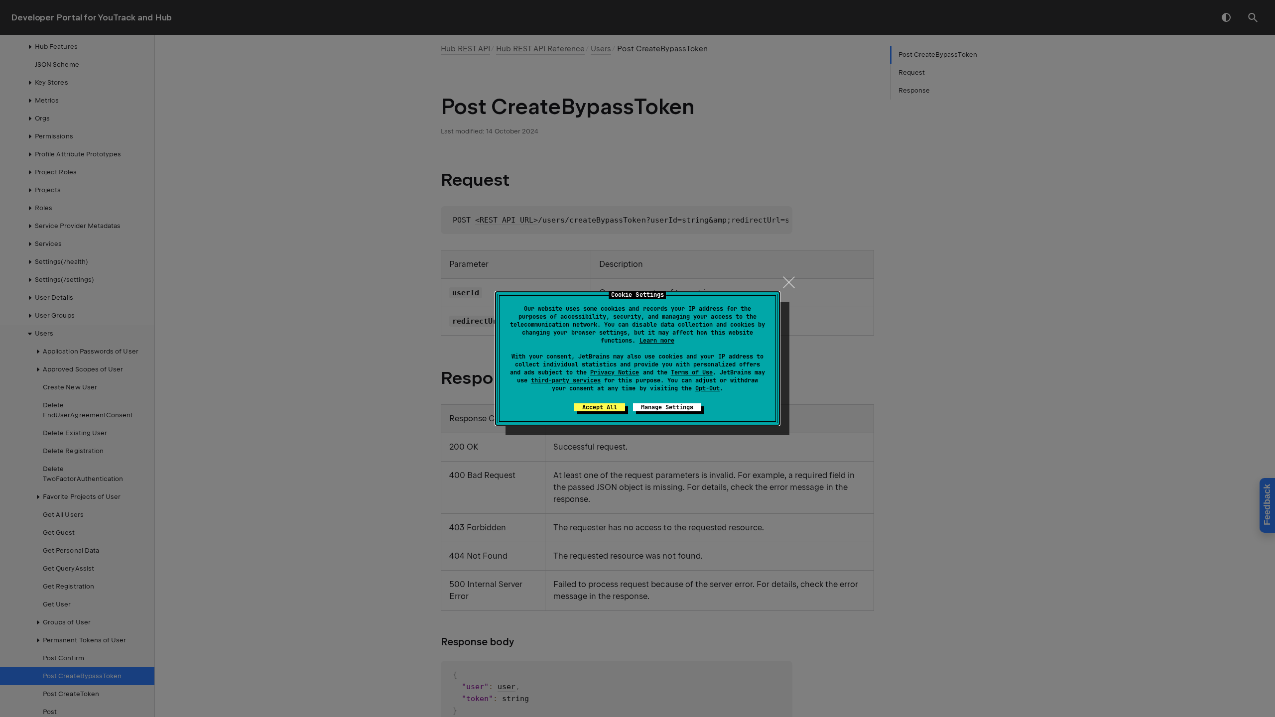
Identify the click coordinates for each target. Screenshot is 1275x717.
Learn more (656, 341)
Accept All (599, 407)
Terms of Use (692, 372)
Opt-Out (707, 388)
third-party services (566, 380)
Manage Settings (667, 407)
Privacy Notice (614, 372)
